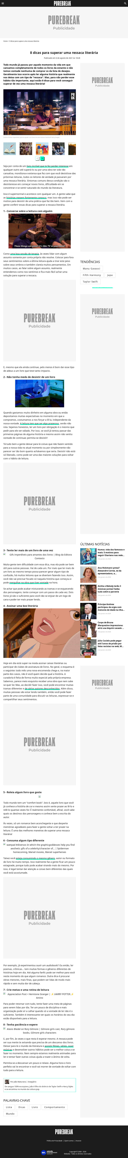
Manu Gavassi (91, 268)
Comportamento (54, 1107)
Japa (110, 275)
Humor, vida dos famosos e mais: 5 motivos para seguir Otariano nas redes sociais (111, 553)
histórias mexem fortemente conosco (26, 197)
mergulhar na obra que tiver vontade (28, 582)
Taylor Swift (90, 281)
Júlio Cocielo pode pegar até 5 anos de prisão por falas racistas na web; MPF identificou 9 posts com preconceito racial (111, 646)
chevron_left (37, 158)
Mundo (10, 1113)
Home (5, 41)
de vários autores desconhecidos (42, 688)
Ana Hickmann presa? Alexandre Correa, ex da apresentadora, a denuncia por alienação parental (109, 573)
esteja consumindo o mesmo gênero (35, 858)
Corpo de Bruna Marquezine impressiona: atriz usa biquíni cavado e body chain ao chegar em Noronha (110, 628)
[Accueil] (64, 3)
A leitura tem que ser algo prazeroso (39, 423)
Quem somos (69, 1141)
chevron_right (42, 158)
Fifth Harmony (92, 275)
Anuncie (78, 1141)
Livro (35, 1107)
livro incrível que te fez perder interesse (47, 166)
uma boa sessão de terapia (24, 253)
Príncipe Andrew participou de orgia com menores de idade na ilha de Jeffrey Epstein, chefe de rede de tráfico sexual (111, 610)
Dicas (21, 1107)
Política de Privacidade (54, 1141)
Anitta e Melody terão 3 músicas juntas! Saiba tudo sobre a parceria (109, 589)
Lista (9, 1107)
